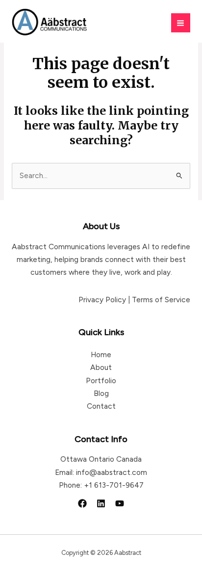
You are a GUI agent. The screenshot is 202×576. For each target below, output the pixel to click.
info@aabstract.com (111, 472)
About (101, 367)
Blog (101, 393)
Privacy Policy (102, 299)
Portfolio (101, 380)
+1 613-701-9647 (114, 485)
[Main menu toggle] (180, 22)
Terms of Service (161, 299)
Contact (101, 406)
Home (101, 354)
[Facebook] (82, 503)
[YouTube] (119, 503)
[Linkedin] (101, 503)
